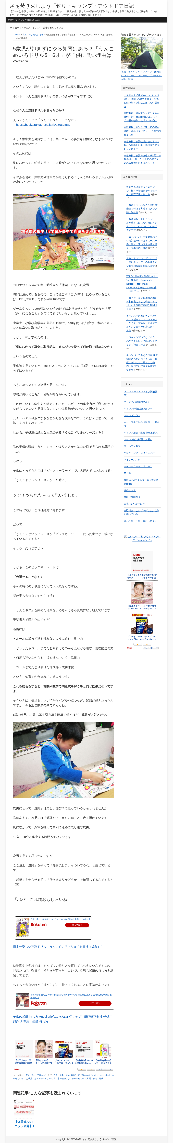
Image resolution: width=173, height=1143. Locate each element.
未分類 (127, 473)
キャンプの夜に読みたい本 (138, 408)
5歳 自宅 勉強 (62, 1075)
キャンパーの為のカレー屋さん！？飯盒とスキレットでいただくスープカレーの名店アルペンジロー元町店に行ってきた (141, 323)
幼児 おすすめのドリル (39, 1078)
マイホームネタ (132, 459)
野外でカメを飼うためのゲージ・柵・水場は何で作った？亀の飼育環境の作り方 (141, 191)
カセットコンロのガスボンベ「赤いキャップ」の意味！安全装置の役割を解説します (141, 262)
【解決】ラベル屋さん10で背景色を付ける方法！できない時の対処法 (141, 209)
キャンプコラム (132, 415)
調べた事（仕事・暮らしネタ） (140, 521)
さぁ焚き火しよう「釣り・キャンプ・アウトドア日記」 (74, 6)
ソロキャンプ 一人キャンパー (139, 452)
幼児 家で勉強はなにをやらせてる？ (69, 1078)
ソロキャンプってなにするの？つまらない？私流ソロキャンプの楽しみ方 (141, 341)
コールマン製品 (132, 446)
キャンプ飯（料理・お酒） (138, 439)
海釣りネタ (130, 490)
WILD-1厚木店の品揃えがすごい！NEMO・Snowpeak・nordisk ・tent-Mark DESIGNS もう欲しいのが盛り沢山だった (142, 284)
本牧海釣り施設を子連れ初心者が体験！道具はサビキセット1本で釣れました (142, 131)
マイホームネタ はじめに (138, 466)
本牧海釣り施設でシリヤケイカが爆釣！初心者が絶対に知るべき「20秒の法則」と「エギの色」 (141, 117)
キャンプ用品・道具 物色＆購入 (141, 432)
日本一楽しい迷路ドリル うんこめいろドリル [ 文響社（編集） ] (60, 919)
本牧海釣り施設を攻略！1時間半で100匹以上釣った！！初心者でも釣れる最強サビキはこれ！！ (142, 159)
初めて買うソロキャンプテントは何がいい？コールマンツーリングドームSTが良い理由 (141, 75)
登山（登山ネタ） (133, 497)
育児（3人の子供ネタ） (36, 1075)
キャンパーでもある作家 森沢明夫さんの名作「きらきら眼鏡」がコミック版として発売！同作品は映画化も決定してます (142, 362)
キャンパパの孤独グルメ (137, 402)
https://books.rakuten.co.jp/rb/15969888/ (43, 124)
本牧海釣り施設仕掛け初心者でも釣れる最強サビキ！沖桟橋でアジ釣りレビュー (141, 145)
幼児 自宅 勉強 (95, 1078)
